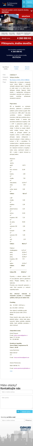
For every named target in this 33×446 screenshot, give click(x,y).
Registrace (29, 2)
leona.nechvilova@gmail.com (21, 357)
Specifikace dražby (6, 68)
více (11, 371)
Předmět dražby (16, 68)
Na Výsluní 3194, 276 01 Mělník (19, 80)
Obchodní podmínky (16, 434)
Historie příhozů (27, 68)
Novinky (8, 417)
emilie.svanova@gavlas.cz (21, 335)
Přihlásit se (28, 420)
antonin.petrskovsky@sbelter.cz (22, 368)
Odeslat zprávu (26, 412)
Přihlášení (29, 6)
